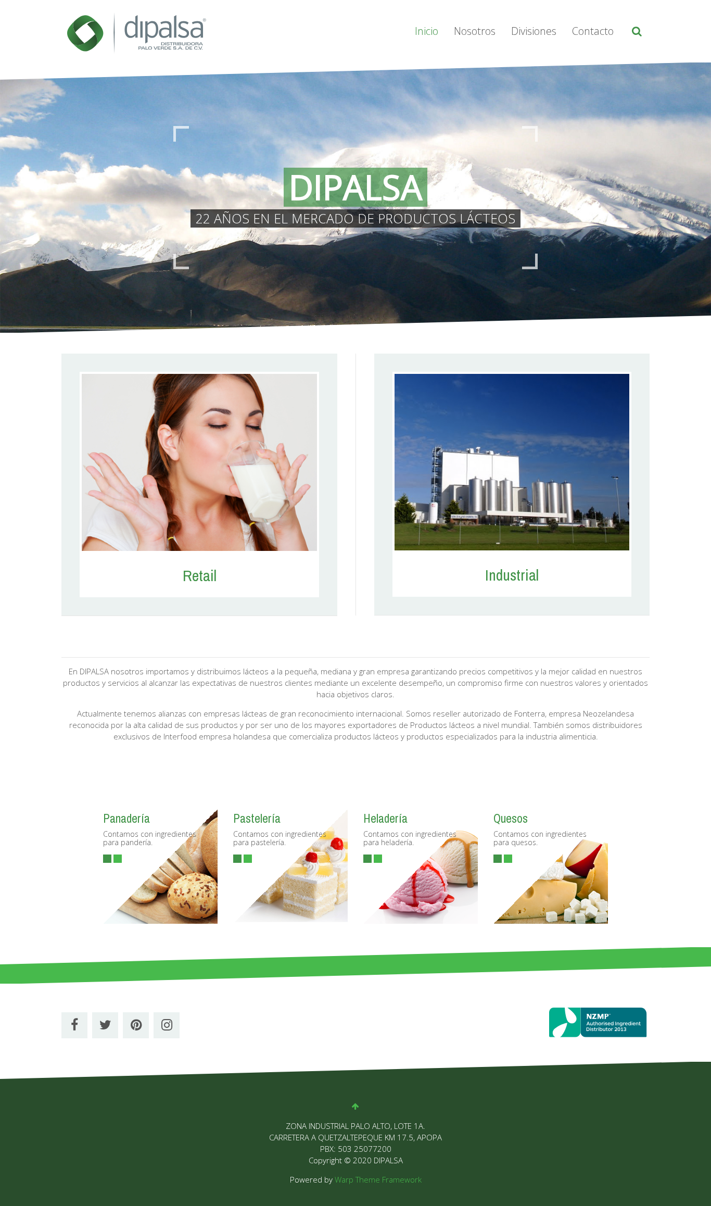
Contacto (593, 31)
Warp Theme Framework (378, 1179)
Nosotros (475, 31)
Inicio (426, 31)
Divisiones (533, 31)
